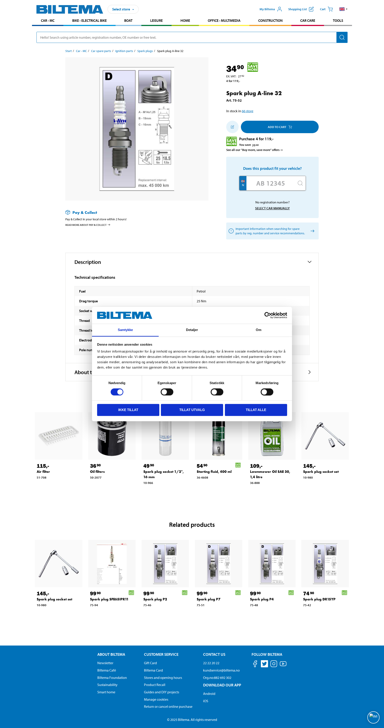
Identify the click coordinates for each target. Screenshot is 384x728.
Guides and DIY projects (161, 692)
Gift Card (150, 663)
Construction (270, 20)
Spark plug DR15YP (319, 599)
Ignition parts (124, 51)
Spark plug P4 (262, 599)
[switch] (167, 391)
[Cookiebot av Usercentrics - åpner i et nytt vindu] (267, 315)
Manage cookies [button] (156, 699)
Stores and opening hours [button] (163, 677)
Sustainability (107, 684)
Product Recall (154, 684)
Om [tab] (258, 330)
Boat (128, 20)
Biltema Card (153, 670)
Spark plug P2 (155, 599)
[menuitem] (47, 21)
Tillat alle (256, 410)
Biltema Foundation (112, 677)
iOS (205, 701)
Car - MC (47, 20)
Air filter (43, 471)
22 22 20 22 (211, 663)
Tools (338, 20)
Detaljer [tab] (192, 330)
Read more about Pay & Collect (86, 225)
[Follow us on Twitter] (264, 664)
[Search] (342, 37)
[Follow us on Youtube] (283, 665)
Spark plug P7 (208, 599)
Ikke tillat (128, 410)
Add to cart (277, 127)
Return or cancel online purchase (168, 706)
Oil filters (97, 471)
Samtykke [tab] (125, 330)
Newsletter (105, 663)
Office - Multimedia (224, 20)
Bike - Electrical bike (89, 20)
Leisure (156, 20)
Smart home (106, 692)
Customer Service (161, 654)
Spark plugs (145, 51)
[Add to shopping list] (232, 127)
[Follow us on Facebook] (255, 664)
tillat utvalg (192, 410)
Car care (307, 20)
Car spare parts (101, 51)
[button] (343, 9)
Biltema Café (106, 670)
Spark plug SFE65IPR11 (109, 599)
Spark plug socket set (321, 471)
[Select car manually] (311, 231)
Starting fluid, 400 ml (214, 471)
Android (209, 693)
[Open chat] (373, 717)
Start (68, 51)
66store (247, 111)
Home (185, 20)
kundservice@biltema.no (221, 670)
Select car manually (272, 208)
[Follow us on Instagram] (273, 664)
